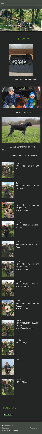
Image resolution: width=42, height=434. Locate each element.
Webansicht (35, 428)
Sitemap (5, 428)
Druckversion (10, 425)
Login (37, 425)
